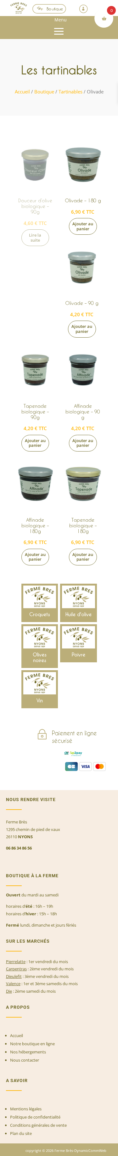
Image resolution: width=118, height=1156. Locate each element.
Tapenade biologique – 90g (35, 411)
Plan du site (21, 1133)
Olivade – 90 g (81, 303)
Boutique (55, 8)
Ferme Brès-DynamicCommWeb (79, 1150)
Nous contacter (24, 1060)
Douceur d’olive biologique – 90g (35, 206)
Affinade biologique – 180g (35, 525)
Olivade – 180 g (83, 200)
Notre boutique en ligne (32, 1044)
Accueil (22, 91)
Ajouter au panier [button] (82, 226)
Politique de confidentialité (35, 1117)
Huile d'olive (78, 603)
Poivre (78, 643)
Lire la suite (35, 237)
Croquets (39, 603)
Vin (39, 689)
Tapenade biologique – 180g (83, 525)
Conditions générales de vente (38, 1125)
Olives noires (39, 646)
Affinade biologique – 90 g (82, 411)
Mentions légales (26, 1109)
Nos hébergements (28, 1052)
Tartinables (70, 91)
